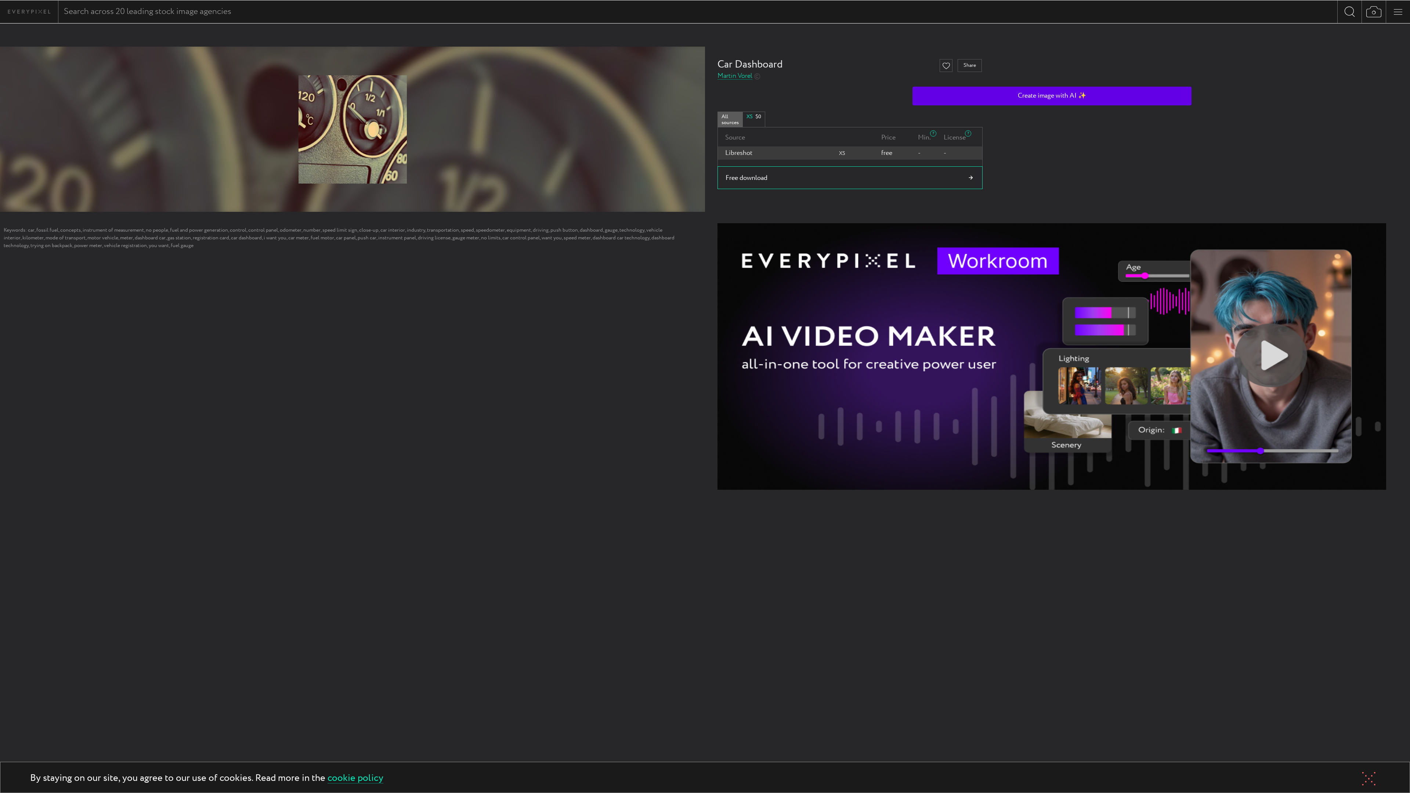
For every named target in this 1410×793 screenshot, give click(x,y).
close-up (369, 230)
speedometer (490, 230)
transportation (443, 230)
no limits (490, 238)
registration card (211, 238)
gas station (179, 238)
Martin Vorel (734, 76)
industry (416, 230)
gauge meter (465, 238)
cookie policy (355, 778)
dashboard (591, 230)
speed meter (577, 238)
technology (631, 230)
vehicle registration (125, 245)
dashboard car (150, 238)
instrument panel (397, 238)
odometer (290, 230)
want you (552, 238)
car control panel (521, 238)
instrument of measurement (113, 230)
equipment (519, 230)
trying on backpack (51, 245)
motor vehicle (102, 238)
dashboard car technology (621, 238)
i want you (275, 238)
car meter (298, 238)
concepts (70, 230)
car (31, 230)
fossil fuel (47, 230)
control (238, 230)
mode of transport (66, 238)
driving (541, 230)
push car (367, 238)
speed (467, 230)
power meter (88, 245)
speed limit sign (339, 230)
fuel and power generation (199, 230)
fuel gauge (182, 245)
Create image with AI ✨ (1052, 96)
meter (126, 238)
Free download (746, 178)
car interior (392, 230)
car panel (346, 238)
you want (159, 245)
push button (564, 230)
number (312, 230)
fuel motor (322, 238)
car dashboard (246, 238)
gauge (611, 230)
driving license (434, 238)
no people (157, 230)
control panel (263, 230)
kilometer (33, 238)
